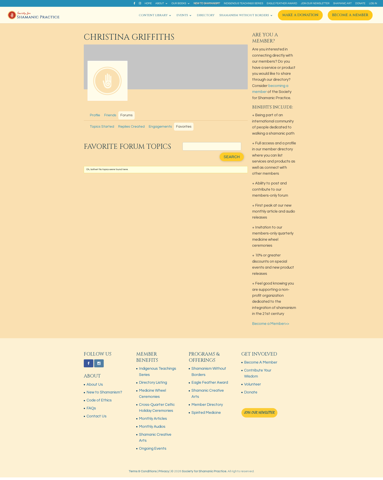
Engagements (160, 126)
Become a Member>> (270, 324)
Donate (360, 3)
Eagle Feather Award (282, 3)
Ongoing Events (152, 448)
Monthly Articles (153, 419)
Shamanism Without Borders (244, 15)
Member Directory (207, 405)
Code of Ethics (99, 400)
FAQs (91, 408)
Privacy (164, 471)
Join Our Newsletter (315, 3)
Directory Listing (153, 382)
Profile (95, 115)
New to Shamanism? (207, 3)
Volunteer (252, 384)
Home (148, 3)
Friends (110, 115)
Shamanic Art (342, 3)
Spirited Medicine (206, 413)
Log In (373, 3)
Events (182, 15)
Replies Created (131, 126)
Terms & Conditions (143, 471)
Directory (205, 15)
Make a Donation (300, 15)
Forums (126, 115)
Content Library (153, 15)
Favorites (184, 126)
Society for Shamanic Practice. (204, 471)
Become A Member (350, 15)
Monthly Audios (152, 427)
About (159, 3)
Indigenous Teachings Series (243, 3)
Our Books (179, 3)
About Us (95, 384)
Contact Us (97, 416)
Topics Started (102, 126)
